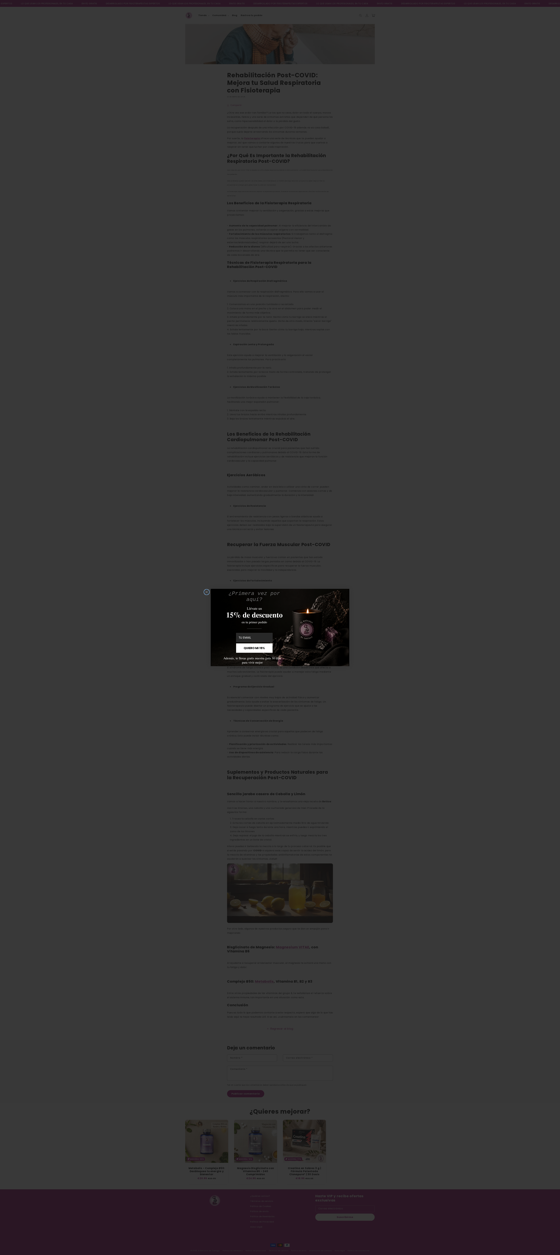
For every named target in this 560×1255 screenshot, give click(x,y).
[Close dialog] (206, 592)
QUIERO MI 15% (254, 648)
